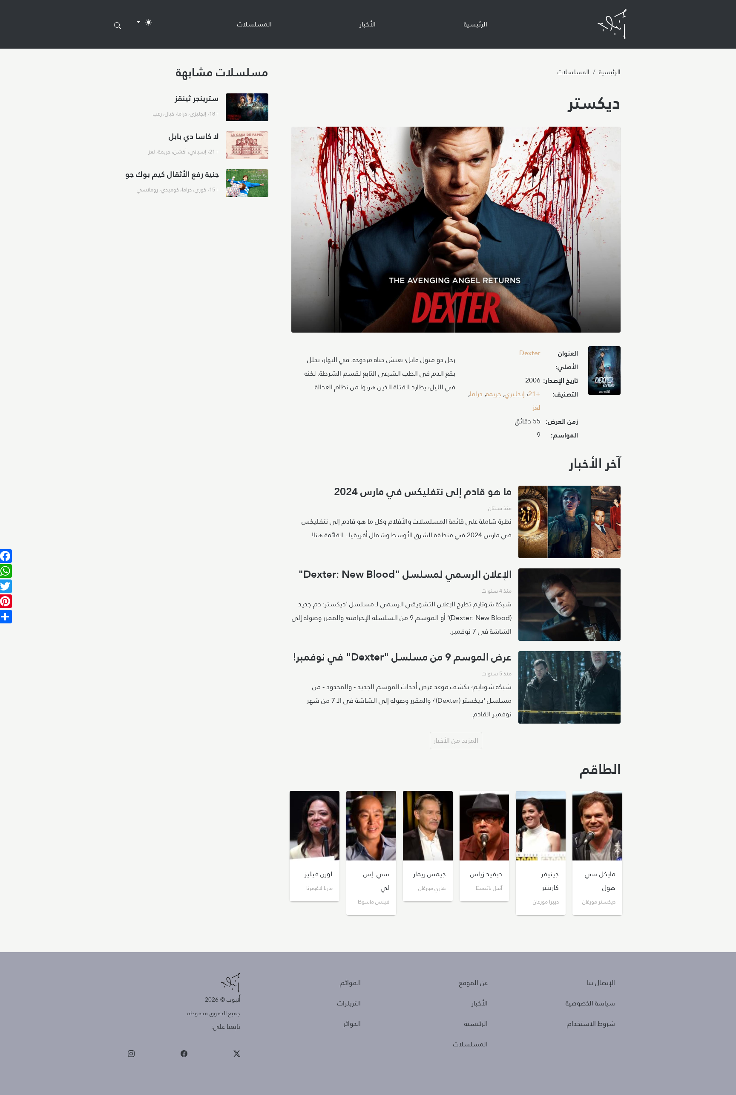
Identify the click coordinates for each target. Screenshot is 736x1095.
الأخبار (367, 24)
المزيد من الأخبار (456, 740)
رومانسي (147, 189)
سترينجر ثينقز (197, 98)
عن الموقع (473, 982)
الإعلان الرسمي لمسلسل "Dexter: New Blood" (405, 574)
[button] (604, 373)
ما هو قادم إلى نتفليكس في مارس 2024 (423, 491)
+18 (214, 113)
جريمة (493, 393)
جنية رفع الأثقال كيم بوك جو (172, 174)
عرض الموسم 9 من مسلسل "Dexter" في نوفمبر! (402, 657)
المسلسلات (254, 24)
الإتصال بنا (601, 982)
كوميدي (170, 189)
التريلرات (349, 1003)
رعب (157, 113)
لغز (536, 407)
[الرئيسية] (612, 24)
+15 (214, 189)
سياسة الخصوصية (590, 1003)
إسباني (198, 151)
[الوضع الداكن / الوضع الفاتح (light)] (144, 22)
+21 (534, 393)
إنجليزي (515, 393)
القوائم (350, 982)
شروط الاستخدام (591, 1023)
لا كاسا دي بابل (194, 136)
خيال (169, 113)
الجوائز (352, 1023)
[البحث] (117, 26)
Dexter (529, 352)
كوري (200, 189)
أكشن (180, 151)
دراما (476, 393)
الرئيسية (475, 24)
